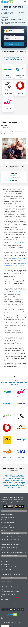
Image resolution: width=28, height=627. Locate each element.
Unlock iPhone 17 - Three (8, 572)
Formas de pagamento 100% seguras (10, 591)
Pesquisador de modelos (7, 559)
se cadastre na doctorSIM (18, 244)
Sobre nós (3, 602)
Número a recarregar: (9, 35)
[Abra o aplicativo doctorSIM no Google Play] (19, 506)
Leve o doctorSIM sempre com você (12, 497)
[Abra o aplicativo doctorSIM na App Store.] (8, 506)
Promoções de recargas (7, 514)
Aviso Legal (14, 622)
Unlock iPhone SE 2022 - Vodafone (10, 574)
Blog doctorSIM (4, 599)
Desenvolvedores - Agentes (9, 596)
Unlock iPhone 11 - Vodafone (9, 566)
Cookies (20, 622)
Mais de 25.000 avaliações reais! (8, 604)
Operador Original (5, 564)
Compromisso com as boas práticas (9, 586)
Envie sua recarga (14, 44)
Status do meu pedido (6, 581)
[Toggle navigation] (25, 2)
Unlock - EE (6, 569)
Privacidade (7, 622)
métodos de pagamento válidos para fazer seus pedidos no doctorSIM (15, 265)
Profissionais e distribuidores (8, 594)
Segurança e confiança (6, 589)
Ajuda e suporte (5, 583)
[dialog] (5, 626)
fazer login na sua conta (19, 258)
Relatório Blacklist (5, 561)
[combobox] (7, 38)
